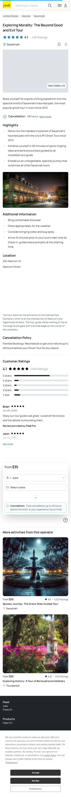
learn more (45, 116)
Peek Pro (7, 722)
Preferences (35, 789)
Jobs (5, 706)
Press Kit (7, 709)
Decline (35, 781)
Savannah (39, 15)
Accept (35, 773)
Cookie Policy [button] (49, 755)
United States (10, 15)
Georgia (26, 15)
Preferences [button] (11, 762)
